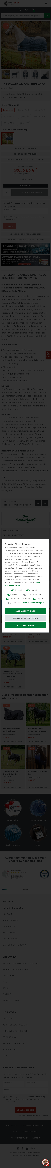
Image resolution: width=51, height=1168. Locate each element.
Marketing (16, 594)
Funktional (16, 603)
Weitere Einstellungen (33, 603)
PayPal (40, 598)
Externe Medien (34, 594)
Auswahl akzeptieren (25, 618)
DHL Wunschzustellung (20, 598)
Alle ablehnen (25, 625)
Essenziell (19, 590)
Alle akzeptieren (26, 611)
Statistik (33, 590)
